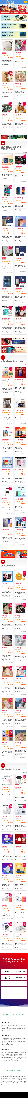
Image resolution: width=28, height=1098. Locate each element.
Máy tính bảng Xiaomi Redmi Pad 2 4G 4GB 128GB (20, 388)
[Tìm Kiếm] (21, 2)
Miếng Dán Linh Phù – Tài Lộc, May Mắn (7, 656)
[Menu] (2, 2)
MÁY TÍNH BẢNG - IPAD (12, 361)
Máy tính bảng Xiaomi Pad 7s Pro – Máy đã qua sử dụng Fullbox (7, 538)
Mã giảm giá (25, 2)
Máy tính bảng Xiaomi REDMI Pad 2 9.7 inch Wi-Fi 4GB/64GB (7, 389)
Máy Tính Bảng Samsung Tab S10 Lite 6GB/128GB (19, 478)
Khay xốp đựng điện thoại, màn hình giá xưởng (6, 268)
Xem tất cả (25, 364)
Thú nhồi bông (5, 64)
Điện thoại (4, 178)
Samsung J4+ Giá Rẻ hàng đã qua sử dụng (7, 297)
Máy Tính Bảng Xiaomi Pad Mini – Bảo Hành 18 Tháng (6, 478)
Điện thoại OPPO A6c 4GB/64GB (20, 237)
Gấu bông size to (19, 61)
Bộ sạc (3, 799)
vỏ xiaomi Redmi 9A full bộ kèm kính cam (7, 207)
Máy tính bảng (5, 392)
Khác (3, 127)
